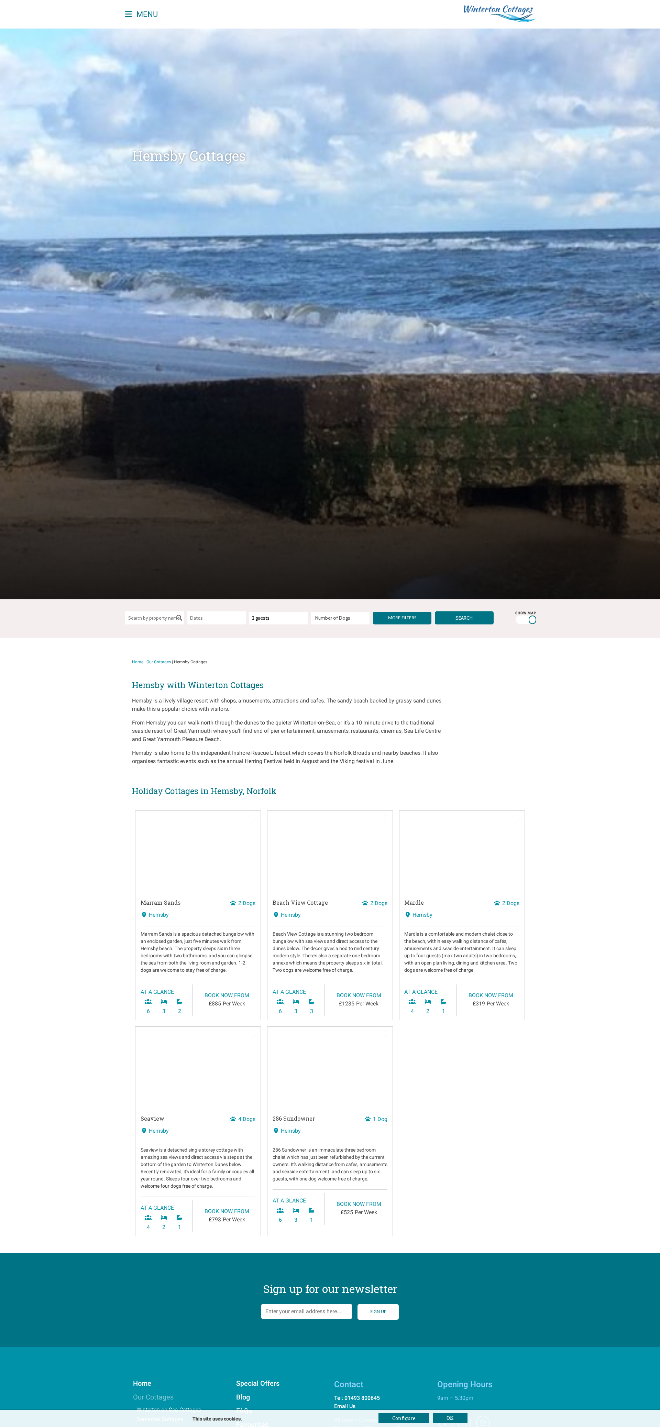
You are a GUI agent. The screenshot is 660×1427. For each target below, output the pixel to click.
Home (137, 662)
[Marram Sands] (198, 852)
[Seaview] (198, 1068)
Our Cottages (158, 662)
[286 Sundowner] (330, 1068)
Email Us (344, 1406)
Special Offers (257, 1383)
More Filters (402, 618)
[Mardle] (462, 852)
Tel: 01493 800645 (357, 1398)
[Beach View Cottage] (330, 852)
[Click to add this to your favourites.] (252, 819)
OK (450, 1418)
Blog (243, 1397)
